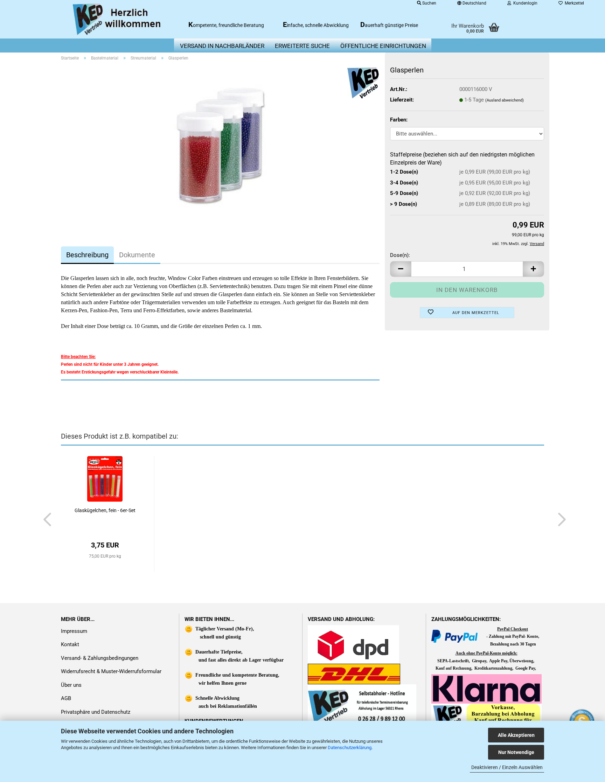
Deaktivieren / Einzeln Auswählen (507, 767)
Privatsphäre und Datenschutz (95, 712)
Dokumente (137, 255)
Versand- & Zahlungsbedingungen (99, 658)
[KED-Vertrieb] (117, 19)
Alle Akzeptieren (516, 735)
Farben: (399, 120)
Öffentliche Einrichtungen (383, 45)
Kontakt (70, 644)
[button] (400, 269)
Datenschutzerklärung (349, 747)
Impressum (74, 631)
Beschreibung (87, 255)
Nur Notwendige (516, 752)
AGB (66, 698)
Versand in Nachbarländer (222, 45)
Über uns (71, 685)
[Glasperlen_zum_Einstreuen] (220, 145)
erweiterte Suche (302, 45)
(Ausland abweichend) (504, 100)
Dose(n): (400, 255)
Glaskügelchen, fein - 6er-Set (105, 510)
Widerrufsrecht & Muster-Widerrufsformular (111, 671)
